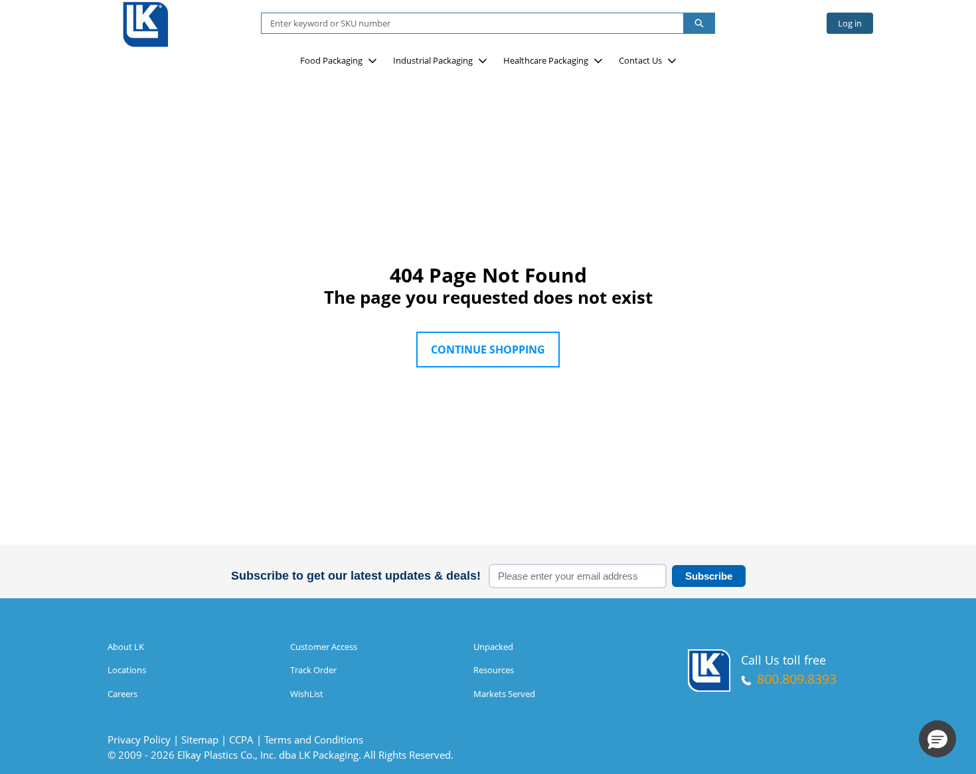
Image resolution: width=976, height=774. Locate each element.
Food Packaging (331, 60)
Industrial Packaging (433, 60)
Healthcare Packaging (545, 60)
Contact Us (640, 60)
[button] (937, 738)
